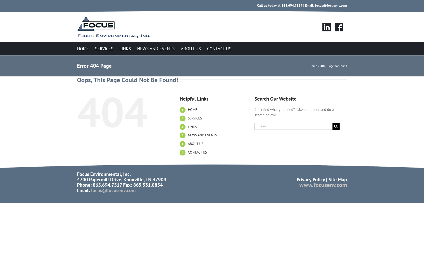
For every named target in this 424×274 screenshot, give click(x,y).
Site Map (338, 179)
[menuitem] (83, 48)
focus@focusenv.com (331, 5)
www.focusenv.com (323, 185)
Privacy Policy (311, 179)
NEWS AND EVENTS (202, 135)
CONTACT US (197, 152)
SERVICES (195, 118)
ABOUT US (195, 144)
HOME (192, 109)
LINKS (192, 127)
